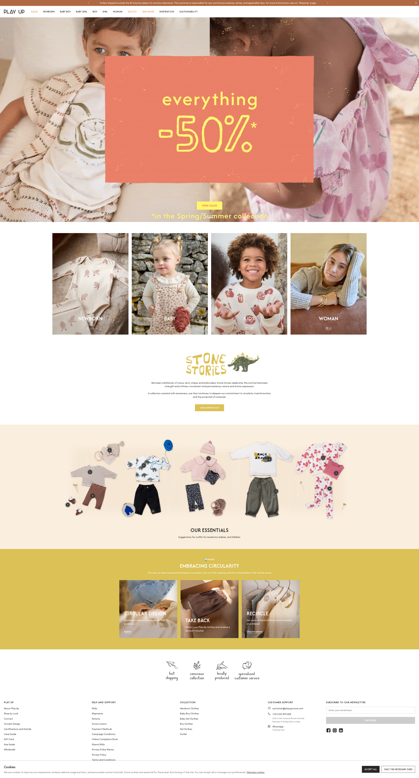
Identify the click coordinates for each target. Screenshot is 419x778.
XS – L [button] (329, 328)
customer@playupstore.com (287, 708)
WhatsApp (278, 726)
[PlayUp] (14, 12)
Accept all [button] (370, 769)
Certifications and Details (17, 729)
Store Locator (99, 723)
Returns (96, 718)
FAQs (94, 708)
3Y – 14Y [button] (249, 328)
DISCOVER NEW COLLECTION (209, 206)
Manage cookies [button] (255, 772)
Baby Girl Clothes (189, 718)
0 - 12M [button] (90, 328)
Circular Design (12, 723)
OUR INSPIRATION (209, 408)
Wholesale (9, 749)
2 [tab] (211, 217)
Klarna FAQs (98, 744)
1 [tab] (207, 217)
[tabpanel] (209, 119)
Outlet (183, 734)
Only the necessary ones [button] (398, 769)
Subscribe (370, 720)
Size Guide (9, 744)
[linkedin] (340, 730)
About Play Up (11, 708)
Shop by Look (11, 713)
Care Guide (10, 734)
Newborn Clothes (189, 708)
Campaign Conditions (103, 734)
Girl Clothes (186, 729)
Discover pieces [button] (255, 632)
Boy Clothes (186, 723)
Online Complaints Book (105, 739)
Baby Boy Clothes (189, 713)
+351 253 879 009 (281, 714)
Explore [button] (127, 632)
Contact (8, 718)
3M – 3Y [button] (170, 328)
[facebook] (328, 730)
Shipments (97, 713)
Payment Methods (102, 729)
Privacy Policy (99, 754)
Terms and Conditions (103, 759)
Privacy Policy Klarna (103, 749)
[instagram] (334, 730)
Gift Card (9, 739)
